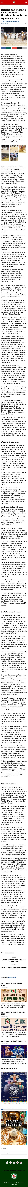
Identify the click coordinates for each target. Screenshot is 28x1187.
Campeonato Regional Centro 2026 (13, 1041)
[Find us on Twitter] (14, 1163)
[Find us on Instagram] (10, 1162)
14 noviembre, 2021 (7, 25)
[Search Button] (26, 2)
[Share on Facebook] (3, 48)
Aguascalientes (9, 952)
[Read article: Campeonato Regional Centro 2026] (14, 1051)
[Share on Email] (14, 48)
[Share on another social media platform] (24, 48)
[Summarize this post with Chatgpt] (19, 48)
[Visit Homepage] (14, 2)
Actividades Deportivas (9, 6)
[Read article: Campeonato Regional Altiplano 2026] (14, 995)
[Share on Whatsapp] (8, 48)
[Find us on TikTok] (21, 1163)
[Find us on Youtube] (17, 1162)
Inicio (2, 6)
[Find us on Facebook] (7, 1162)
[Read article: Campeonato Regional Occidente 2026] (14, 1024)
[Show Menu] (2, 2)
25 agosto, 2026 (5, 987)
